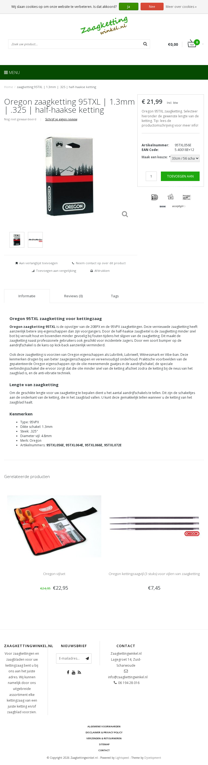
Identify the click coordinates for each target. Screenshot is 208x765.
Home (8, 87)
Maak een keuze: (156, 157)
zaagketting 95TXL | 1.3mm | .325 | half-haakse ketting (56, 87)
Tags (115, 295)
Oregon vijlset (54, 573)
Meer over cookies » (181, 6)
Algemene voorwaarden (104, 726)
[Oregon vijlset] (54, 525)
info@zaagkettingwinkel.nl (128, 677)
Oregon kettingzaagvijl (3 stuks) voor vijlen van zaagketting (154, 573)
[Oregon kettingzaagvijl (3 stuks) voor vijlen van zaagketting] (154, 525)
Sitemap (104, 744)
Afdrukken (102, 271)
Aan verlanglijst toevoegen (38, 263)
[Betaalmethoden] (154, 197)
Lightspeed (122, 758)
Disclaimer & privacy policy (104, 732)
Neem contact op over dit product (101, 263)
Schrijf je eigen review (61, 119)
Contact (104, 750)
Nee (152, 6)
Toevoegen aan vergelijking (56, 271)
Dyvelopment (152, 758)
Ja (128, 6)
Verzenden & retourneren (104, 738)
